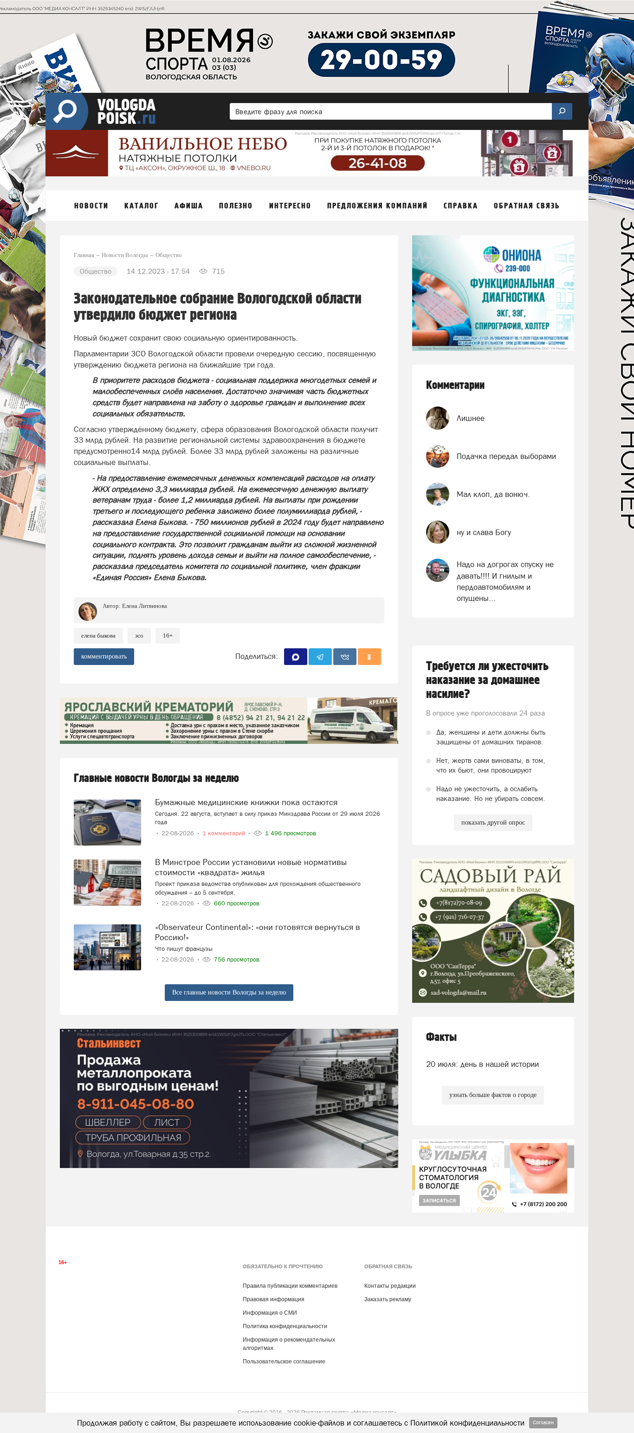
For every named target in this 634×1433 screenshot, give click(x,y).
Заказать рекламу (387, 1299)
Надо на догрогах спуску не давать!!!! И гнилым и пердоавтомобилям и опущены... (505, 581)
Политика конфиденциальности (285, 1326)
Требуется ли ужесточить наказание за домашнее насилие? (487, 680)
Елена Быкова (98, 635)
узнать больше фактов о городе (493, 1094)
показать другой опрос (493, 822)
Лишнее (471, 418)
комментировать (104, 656)
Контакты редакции (390, 1286)
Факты (441, 1037)
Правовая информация (273, 1299)
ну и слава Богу (484, 532)
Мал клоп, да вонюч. (493, 494)
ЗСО (139, 635)
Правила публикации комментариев (290, 1286)
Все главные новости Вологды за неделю (229, 992)
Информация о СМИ (270, 1313)
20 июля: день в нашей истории (482, 1064)
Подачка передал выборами (506, 456)
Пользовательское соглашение (284, 1361)
